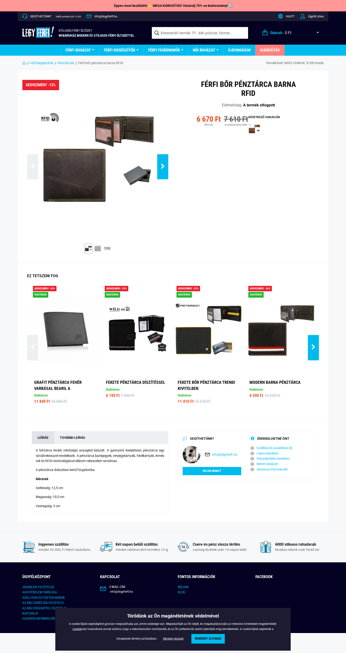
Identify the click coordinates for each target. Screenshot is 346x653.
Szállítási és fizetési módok (43, 597)
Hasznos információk (272, 469)
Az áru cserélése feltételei (43, 603)
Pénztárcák (65, 63)
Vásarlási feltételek (38, 587)
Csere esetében (268, 453)
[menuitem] (80, 50)
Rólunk (183, 587)
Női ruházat (204, 50)
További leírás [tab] (72, 437)
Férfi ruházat (78, 50)
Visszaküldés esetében (273, 458)
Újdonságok (239, 50)
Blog (181, 592)
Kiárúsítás (270, 50)
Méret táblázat (267, 464)
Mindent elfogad (208, 639)
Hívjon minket (212, 471)
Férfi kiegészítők (119, 50)
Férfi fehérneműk (164, 50)
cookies (77, 629)
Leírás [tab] (42, 437)
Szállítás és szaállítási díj (274, 448)
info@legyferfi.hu (105, 16)
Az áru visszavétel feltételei (44, 608)
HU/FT (290, 16)
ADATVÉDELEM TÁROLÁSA (39, 592)
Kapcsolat (30, 613)
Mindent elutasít (173, 638)
